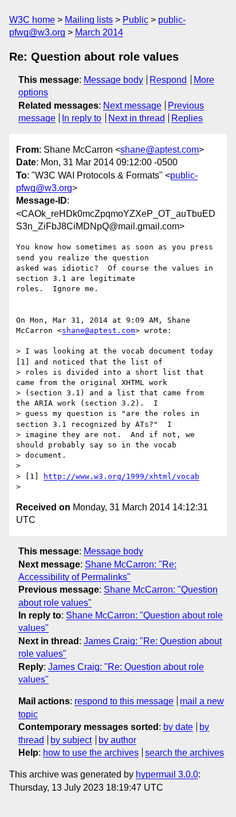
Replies (187, 118)
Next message (132, 105)
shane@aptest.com (159, 149)
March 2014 (99, 32)
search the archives (184, 752)
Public (135, 20)
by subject (71, 740)
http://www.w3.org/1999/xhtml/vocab (121, 476)
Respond (168, 80)
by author (117, 740)
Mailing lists (89, 20)
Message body (113, 80)
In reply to (81, 118)
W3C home (32, 20)
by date (178, 727)
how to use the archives (91, 752)
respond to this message (124, 701)
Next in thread (136, 118)
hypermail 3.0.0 (167, 774)
